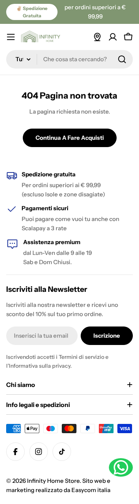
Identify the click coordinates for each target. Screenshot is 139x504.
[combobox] (69, 59)
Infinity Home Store (53, 480)
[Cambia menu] (10, 37)
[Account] (112, 37)
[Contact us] (121, 467)
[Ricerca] (122, 59)
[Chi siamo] (97, 37)
